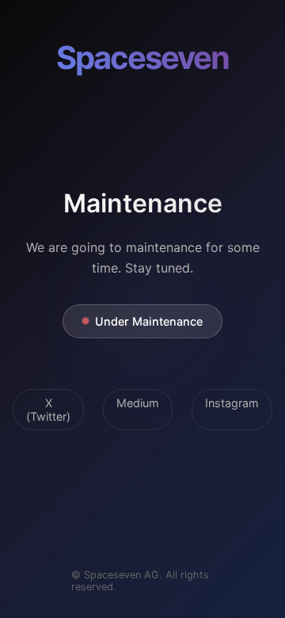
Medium (137, 403)
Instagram (232, 403)
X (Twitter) (48, 409)
